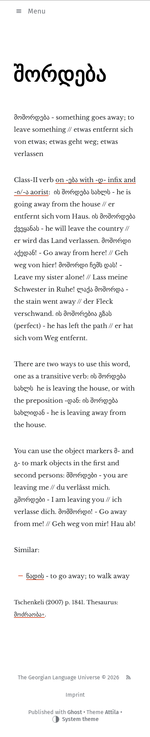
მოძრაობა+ (29, 614)
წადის (35, 576)
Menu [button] (37, 11)
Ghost (74, 712)
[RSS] (128, 677)
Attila (112, 712)
